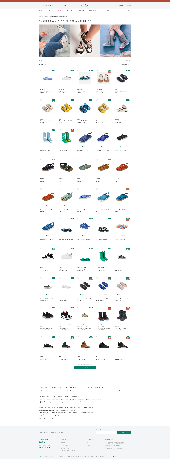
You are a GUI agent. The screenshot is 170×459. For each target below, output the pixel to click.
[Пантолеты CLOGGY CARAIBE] (103, 197)
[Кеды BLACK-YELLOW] (122, 256)
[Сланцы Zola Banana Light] (103, 108)
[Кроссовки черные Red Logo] (48, 315)
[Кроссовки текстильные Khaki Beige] (85, 315)
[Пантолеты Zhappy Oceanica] (122, 78)
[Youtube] (44, 442)
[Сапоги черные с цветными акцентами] (103, 315)
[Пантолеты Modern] (85, 78)
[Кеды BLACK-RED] (122, 345)
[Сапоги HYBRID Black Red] (122, 315)
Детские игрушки (105, 10)
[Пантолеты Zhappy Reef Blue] (103, 286)
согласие (66, 456)
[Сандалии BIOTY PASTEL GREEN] (66, 197)
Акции (50, 10)
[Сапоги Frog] (103, 256)
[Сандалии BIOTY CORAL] (122, 167)
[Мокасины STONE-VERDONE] (48, 286)
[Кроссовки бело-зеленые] (103, 226)
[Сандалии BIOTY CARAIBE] (122, 197)
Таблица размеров (65, 448)
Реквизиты (63, 442)
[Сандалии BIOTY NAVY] (48, 167)
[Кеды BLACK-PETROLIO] (103, 345)
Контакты (88, 445)
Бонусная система (65, 447)
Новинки (41, 10)
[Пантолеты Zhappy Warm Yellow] (66, 108)
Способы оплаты (64, 443)
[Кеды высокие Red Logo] (66, 315)
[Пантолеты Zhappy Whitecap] (48, 108)
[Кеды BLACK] (48, 345)
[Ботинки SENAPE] (85, 345)
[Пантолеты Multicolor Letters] (122, 226)
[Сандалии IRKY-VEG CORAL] (48, 197)
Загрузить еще (85, 368)
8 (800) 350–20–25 (112, 443)
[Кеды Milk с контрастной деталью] (122, 108)
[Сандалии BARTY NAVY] (66, 167)
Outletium (59, 10)
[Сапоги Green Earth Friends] (66, 137)
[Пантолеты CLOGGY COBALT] (103, 137)
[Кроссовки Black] (48, 256)
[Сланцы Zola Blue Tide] (85, 108)
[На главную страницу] (85, 5)
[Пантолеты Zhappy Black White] (85, 286)
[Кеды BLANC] (66, 78)
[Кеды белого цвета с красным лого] (66, 256)
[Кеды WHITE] (66, 286)
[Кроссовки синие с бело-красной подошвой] (85, 226)
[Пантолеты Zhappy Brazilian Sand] (122, 286)
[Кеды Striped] (103, 78)
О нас (87, 442)
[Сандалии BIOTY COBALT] (85, 137)
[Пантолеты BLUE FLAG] (48, 78)
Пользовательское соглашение (68, 450)
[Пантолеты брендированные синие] (66, 226)
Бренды (129, 10)
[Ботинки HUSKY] (66, 345)
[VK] (40, 442)
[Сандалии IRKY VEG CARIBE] (48, 226)
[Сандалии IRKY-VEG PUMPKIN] (103, 167)
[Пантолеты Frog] (85, 256)
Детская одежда (92, 10)
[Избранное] (109, 5)
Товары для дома (118, 10)
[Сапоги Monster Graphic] (48, 137)
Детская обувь (80, 10)
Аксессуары (69, 10)
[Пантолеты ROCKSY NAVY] (122, 137)
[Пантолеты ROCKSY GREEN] (85, 167)
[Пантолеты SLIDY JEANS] (85, 197)
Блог (87, 443)
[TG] (42, 442)
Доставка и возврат (65, 445)
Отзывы (87, 447)
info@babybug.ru (116, 445)
